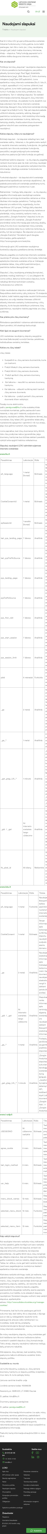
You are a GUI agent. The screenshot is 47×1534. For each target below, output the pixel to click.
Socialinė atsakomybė (31, 1485)
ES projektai (6, 1492)
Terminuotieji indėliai (30, 1482)
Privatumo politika (8, 1485)
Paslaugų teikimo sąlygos (32, 1488)
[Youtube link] (37, 1453)
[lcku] (23, 4)
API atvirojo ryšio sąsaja (10, 1475)
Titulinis (5, 29)
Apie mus (5, 1471)
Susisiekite (38, 1531)
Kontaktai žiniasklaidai (9, 1520)
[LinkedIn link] (33, 1457)
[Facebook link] (32, 1452)
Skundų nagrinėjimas (9, 1478)
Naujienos (5, 1517)
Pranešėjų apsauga (30, 1492)
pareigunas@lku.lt (14, 407)
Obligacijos (6, 1501)
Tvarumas (27, 1478)
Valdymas (27, 1475)
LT (39, 11)
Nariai (4, 1482)
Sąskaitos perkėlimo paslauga (12, 1508)
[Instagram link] (38, 1457)
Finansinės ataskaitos (31, 1471)
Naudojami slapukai (18, 29)
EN (36, 11)
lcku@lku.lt (8, 1462)
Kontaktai (27, 1495)
